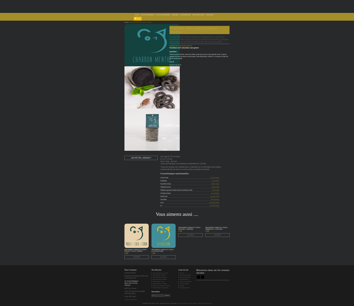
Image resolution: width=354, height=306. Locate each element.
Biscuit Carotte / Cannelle (159, 283)
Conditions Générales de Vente (204, 303)
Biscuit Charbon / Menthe (160, 277)
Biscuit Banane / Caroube (160, 279)
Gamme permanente (185, 275)
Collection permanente (148, 14)
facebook (198, 277)
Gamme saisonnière (185, 277)
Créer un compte (184, 283)
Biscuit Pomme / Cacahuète (160, 287)
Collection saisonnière (163, 14)
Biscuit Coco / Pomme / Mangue (161, 285)
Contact (182, 285)
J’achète (136, 257)
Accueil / (126, 22)
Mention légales (192, 303)
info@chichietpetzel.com (130, 299)
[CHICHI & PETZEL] (177, 6)
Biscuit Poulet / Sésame (159, 275)
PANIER (139, 18)
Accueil (137, 14)
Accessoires (175, 14)
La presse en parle (185, 287)
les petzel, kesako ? (141, 158)
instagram (202, 277)
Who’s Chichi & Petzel (198, 14)
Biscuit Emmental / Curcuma (160, 273)
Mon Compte (209, 14)
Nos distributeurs (185, 14)
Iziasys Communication (182, 303)
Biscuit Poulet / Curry (158, 281)
